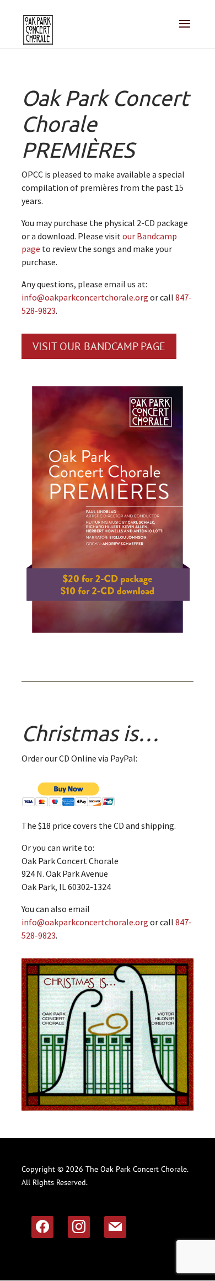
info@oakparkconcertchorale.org (85, 297)
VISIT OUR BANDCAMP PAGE (99, 346)
